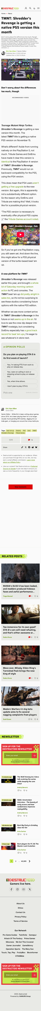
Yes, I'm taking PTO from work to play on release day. (20, 366)
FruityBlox (21, 952)
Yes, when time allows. (16, 381)
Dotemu (18, 430)
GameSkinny (27, 945)
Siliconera (10, 942)
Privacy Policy (26, 761)
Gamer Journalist (13, 945)
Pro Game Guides (10, 935)
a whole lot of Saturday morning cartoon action (19, 287)
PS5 (24, 430)
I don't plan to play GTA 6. (17, 386)
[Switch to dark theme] (34, 8)
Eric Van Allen (11, 51)
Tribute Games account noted (23, 219)
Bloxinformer (32, 952)
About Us (20, 903)
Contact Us (20, 912)
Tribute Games (20, 433)
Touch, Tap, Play (8, 952)
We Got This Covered (24, 942)
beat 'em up (10, 430)
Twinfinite (23, 935)
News (10, 13)
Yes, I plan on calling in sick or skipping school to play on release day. (20, 374)
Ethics (20, 908)
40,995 (23, 861)
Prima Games (29, 938)
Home (3, 13)
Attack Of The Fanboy (13, 938)
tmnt (29, 430)
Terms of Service (15, 761)
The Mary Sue (27, 949)
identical (5, 161)
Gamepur (33, 935)
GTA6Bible (19, 956)
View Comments (20, 487)
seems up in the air (23, 319)
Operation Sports (13, 949)
